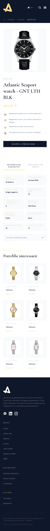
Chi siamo (7, 498)
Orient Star (7, 433)
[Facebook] (5, 413)
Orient (5, 428)
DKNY (5, 459)
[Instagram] (16, 413)
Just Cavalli (7, 449)
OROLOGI (11, 20)
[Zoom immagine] (42, 68)
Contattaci (7, 483)
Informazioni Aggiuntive (14, 166)
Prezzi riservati (9, 478)
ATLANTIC (20, 20)
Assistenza (7, 503)
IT (30, 7)
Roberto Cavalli (9, 454)
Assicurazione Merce (35, 166)
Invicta (6, 444)
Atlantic (6, 439)
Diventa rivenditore (10, 473)
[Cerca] (39, 7)
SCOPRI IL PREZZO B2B (23, 144)
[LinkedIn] (10, 413)
